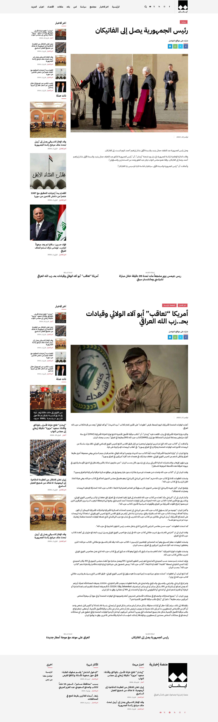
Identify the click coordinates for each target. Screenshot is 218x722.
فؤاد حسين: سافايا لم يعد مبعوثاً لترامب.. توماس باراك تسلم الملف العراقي (50, 248)
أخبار (51, 38)
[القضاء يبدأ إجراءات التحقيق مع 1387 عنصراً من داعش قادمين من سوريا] (60, 73)
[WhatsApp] (175, 46)
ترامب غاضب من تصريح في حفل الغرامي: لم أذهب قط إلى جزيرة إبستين (41, 85)
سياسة (183, 22)
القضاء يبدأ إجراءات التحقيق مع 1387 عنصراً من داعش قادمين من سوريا (42, 72)
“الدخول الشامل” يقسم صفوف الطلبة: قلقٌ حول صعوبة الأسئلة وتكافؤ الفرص (80, 673)
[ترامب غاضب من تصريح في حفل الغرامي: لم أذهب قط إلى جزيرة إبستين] (60, 86)
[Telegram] (170, 46)
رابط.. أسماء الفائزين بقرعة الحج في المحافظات (82, 697)
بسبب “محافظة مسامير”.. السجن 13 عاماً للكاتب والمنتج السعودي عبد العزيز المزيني (78, 685)
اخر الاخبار (50, 51)
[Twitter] (154, 7)
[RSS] (159, 7)
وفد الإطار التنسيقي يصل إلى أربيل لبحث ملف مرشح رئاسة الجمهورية (42, 59)
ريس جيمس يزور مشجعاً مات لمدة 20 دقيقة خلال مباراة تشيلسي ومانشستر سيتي (150, 277)
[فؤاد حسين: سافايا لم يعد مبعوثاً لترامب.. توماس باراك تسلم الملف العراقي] (48, 223)
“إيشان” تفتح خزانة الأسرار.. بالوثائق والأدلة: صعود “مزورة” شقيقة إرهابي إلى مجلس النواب (42, 33)
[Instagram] (164, 7)
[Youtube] (150, 7)
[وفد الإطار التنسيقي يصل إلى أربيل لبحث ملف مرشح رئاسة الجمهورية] (60, 60)
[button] (145, 6)
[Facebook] (169, 7)
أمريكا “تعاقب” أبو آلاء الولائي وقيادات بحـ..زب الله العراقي (68, 276)
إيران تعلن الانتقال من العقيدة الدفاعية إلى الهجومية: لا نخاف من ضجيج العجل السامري (42, 46)
